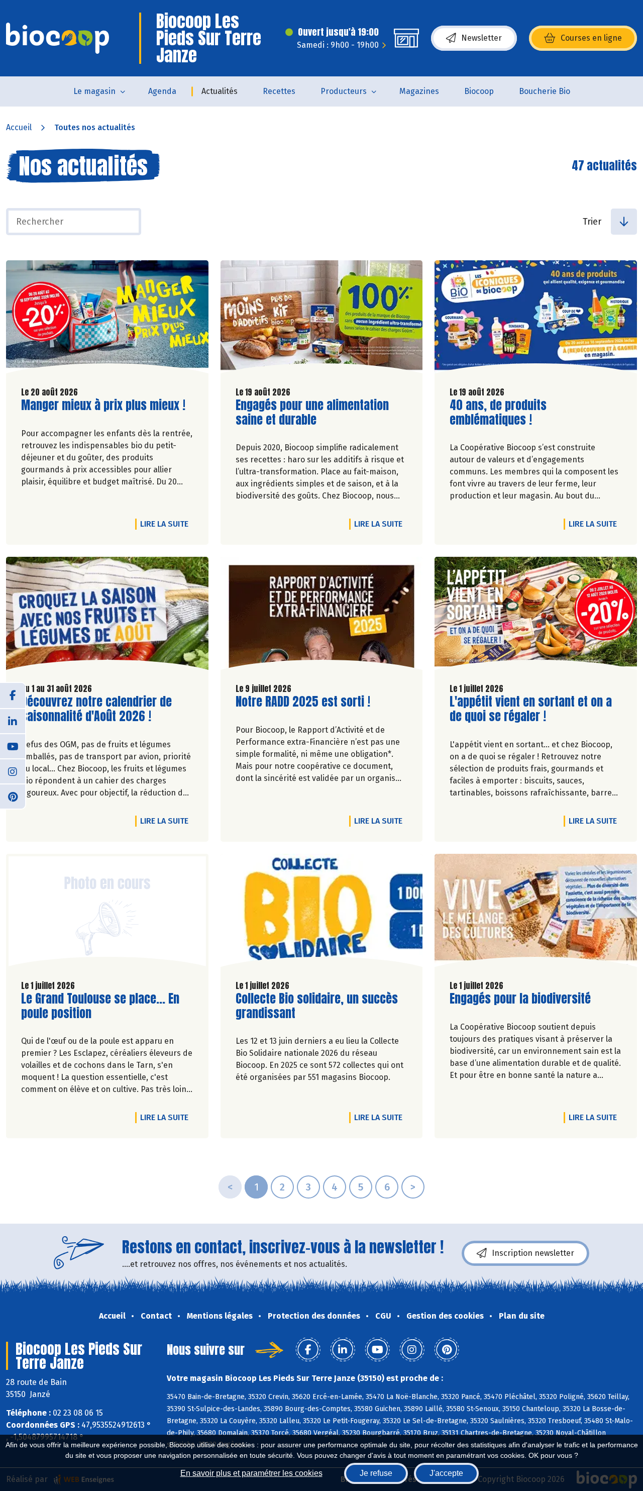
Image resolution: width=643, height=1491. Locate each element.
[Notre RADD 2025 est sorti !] (322, 616)
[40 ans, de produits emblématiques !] (536, 319)
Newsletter (481, 38)
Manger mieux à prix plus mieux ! (103, 405)
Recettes (279, 91)
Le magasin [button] (94, 91)
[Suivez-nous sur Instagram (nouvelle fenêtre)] (12, 770)
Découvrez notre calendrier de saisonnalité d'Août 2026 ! (96, 709)
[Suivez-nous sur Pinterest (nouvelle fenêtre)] (12, 796)
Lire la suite (166, 524)
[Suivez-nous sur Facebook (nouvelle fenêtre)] (12, 695)
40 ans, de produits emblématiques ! (507, 412)
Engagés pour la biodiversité (520, 998)
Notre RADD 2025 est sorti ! (303, 701)
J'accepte (446, 1473)
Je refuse (376, 1473)
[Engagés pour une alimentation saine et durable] (322, 319)
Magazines (419, 91)
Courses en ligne (591, 38)
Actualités (219, 91)
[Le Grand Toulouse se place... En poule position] (107, 913)
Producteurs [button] (343, 91)
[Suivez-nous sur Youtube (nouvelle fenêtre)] (12, 745)
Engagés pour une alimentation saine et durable (312, 412)
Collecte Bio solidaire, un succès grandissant (317, 1006)
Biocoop (479, 91)
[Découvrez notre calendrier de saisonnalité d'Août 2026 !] (107, 616)
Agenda (162, 91)
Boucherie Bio (544, 91)
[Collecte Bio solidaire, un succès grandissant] (322, 913)
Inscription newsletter (533, 1253)
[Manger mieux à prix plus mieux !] (107, 319)
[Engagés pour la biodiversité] (536, 913)
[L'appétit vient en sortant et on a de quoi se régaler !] (536, 616)
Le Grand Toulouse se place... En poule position (100, 1006)
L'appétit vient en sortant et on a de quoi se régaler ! (531, 709)
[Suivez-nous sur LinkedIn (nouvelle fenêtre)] (12, 720)
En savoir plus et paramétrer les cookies (251, 1473)
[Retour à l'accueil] (57, 38)
